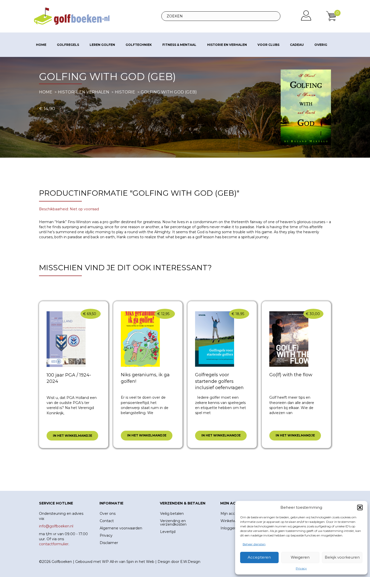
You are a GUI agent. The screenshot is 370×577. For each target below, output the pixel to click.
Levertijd (167, 531)
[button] (359, 507)
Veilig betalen (172, 513)
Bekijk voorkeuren (342, 557)
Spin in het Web (140, 561)
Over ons (108, 513)
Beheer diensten (254, 544)
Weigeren (300, 557)
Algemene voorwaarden (121, 528)
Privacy (301, 568)
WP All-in (110, 561)
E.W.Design (190, 561)
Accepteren (259, 557)
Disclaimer (109, 542)
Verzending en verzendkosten (173, 523)
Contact (107, 521)
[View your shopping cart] (331, 16)
